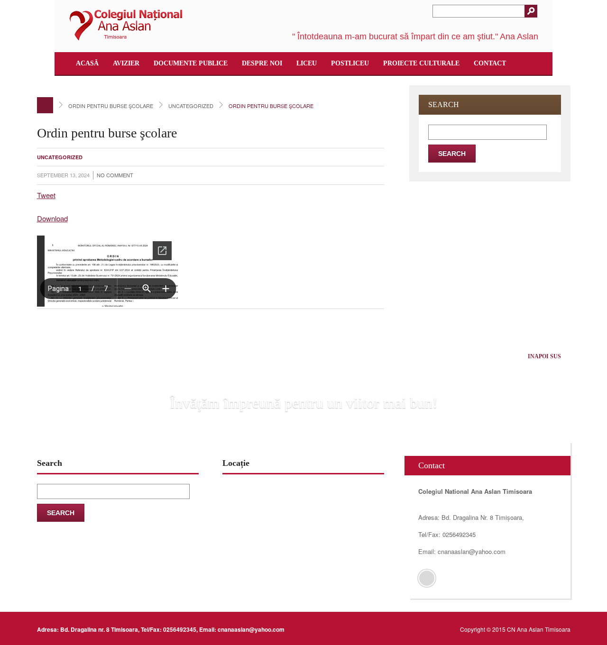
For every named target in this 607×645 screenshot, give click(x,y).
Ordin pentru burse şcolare (110, 105)
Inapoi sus (544, 356)
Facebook (426, 578)
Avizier (126, 63)
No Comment (115, 175)
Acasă (87, 63)
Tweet (46, 195)
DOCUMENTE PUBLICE (191, 63)
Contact (490, 63)
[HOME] (45, 105)
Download (52, 218)
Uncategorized (190, 105)
